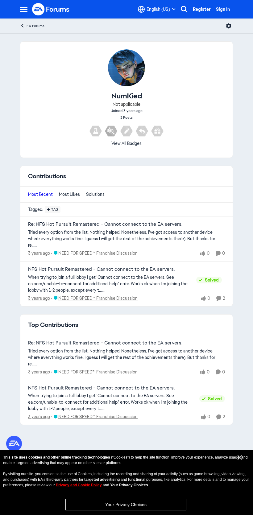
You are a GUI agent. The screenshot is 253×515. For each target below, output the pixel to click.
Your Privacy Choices (126, 504)
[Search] (184, 9)
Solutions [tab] (95, 194)
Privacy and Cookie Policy (79, 485)
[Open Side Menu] (24, 9)
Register (202, 9)
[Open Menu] (228, 26)
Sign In (223, 9)
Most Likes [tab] (69, 194)
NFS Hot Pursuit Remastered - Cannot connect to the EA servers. (101, 269)
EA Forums (35, 25)
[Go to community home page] (51, 9)
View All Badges (126, 143)
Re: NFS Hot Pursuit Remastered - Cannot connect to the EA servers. (105, 224)
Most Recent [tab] (40, 194)
